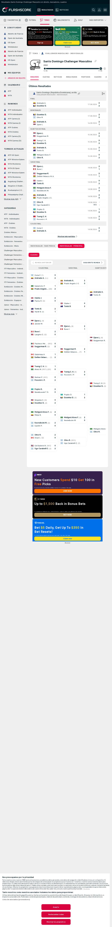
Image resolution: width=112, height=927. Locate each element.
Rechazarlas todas (56, 914)
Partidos (85, 77)
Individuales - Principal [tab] (71, 246)
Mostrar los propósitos (56, 922)
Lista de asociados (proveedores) (16, 899)
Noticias (58, 77)
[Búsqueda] (93, 10)
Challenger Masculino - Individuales (64, 53)
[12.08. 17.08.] (74, 69)
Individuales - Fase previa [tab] (42, 246)
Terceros (86, 889)
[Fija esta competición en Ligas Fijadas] (95, 61)
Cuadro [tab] (34, 255)
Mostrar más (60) (11, 199)
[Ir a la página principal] (18, 10)
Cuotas (46, 77)
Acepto (56, 907)
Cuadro (98, 77)
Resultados (71, 77)
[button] (105, 69)
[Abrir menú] (105, 10)
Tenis (35, 53)
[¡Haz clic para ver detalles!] (67, 104)
